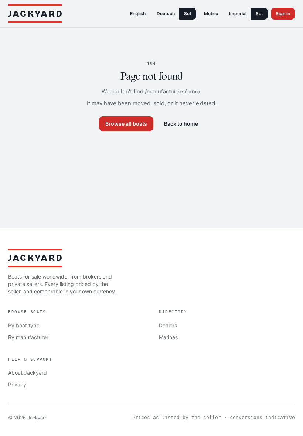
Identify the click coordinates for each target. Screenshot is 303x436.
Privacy (17, 384)
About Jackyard (27, 372)
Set (187, 13)
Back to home (181, 123)
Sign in (283, 13)
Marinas (168, 337)
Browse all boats (126, 123)
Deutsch (166, 13)
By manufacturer (28, 337)
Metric (211, 13)
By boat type (24, 325)
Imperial (237, 13)
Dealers (168, 325)
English (138, 13)
